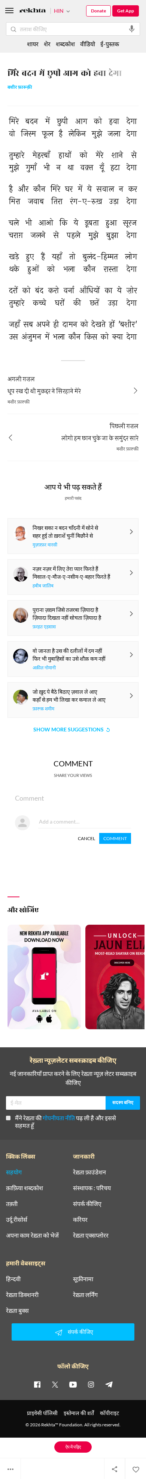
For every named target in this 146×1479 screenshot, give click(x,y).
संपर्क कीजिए (87, 1204)
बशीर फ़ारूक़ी (19, 88)
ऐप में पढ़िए (73, 1447)
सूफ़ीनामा (83, 1279)
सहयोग (14, 1172)
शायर (33, 43)
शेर (47, 43)
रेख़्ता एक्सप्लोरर (91, 1235)
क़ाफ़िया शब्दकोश (24, 1188)
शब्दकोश (65, 43)
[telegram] (109, 1384)
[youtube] (73, 1384)
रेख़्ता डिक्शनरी (22, 1295)
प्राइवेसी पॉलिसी (42, 1413)
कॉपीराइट (109, 1413)
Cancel (86, 838)
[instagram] (91, 1384)
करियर (80, 1220)
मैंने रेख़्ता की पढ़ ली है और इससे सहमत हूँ (65, 1121)
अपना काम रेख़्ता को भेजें (32, 1235)
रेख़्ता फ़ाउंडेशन (89, 1172)
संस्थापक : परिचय (92, 1188)
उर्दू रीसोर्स (16, 1220)
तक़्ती (12, 1204)
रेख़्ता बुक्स (17, 1311)
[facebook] (37, 1384)
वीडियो (87, 43)
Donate (98, 11)
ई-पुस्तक (109, 43)
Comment (115, 838)
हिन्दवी (13, 1279)
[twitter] (55, 1384)
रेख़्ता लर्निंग (85, 1295)
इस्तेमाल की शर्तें (79, 1413)
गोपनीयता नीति (59, 1117)
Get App (125, 11)
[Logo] (32, 11)
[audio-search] (132, 29)
